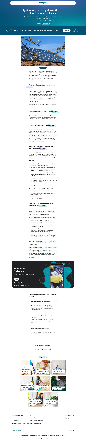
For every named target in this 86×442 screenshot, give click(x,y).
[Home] (43, 2)
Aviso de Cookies (44, 435)
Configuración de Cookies (53, 435)
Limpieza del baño (35, 423)
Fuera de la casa (35, 418)
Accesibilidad (32, 435)
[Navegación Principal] (73, 2)
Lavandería (15, 420)
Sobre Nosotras (69, 415)
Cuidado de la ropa (17, 415)
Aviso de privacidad (24, 435)
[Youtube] (68, 430)
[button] (66, 30)
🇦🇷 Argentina (69, 418)
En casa (32, 415)
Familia (14, 418)
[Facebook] (73, 430)
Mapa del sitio (62, 435)
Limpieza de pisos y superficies (20, 423)
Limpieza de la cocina (36, 420)
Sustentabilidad (16, 426)
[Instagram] (71, 430)
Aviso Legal (38, 435)
